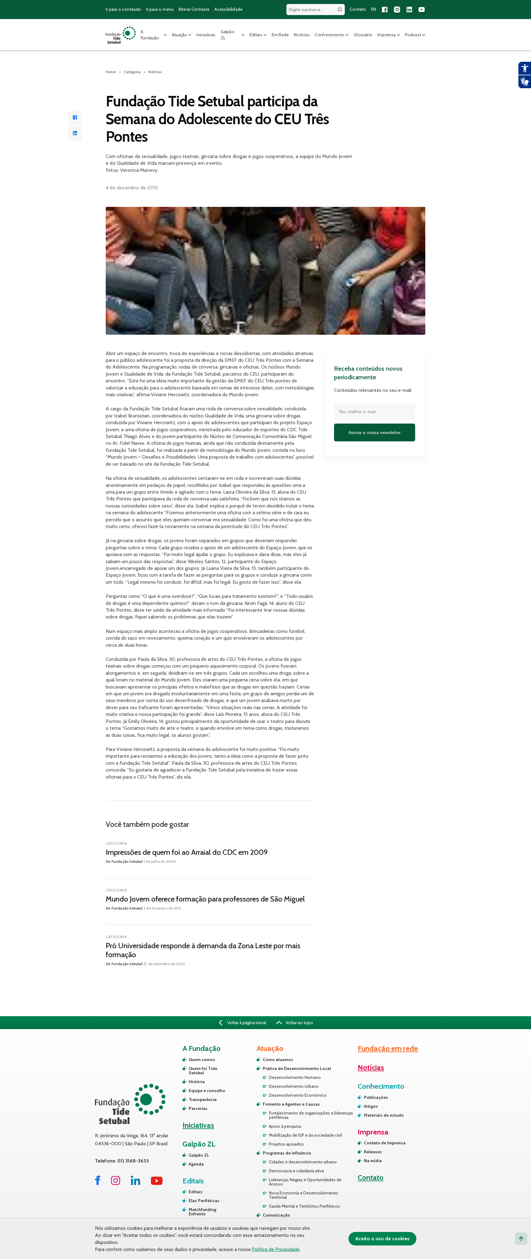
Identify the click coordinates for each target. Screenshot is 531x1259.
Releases (373, 1152)
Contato (358, 9)
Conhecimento (329, 34)
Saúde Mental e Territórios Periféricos (304, 1206)
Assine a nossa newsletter (374, 432)
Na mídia (373, 1160)
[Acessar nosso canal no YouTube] (421, 9)
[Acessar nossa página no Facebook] (384, 9)
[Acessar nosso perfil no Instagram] (397, 9)
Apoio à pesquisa (285, 1126)
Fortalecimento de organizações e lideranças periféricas (311, 1115)
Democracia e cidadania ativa (296, 1171)
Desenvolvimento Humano (295, 1077)
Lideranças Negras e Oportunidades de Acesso (305, 1182)
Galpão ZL (227, 35)
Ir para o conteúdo (123, 9)
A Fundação (150, 35)
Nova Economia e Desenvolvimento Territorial (303, 1195)
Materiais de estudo (384, 1115)
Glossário (363, 34)
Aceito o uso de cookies (382, 1238)
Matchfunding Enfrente (202, 1211)
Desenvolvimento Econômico (298, 1095)
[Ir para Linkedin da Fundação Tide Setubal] (135, 1183)
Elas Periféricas (204, 1200)
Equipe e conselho (207, 1090)
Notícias (302, 34)
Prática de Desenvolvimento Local (297, 1068)
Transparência (203, 1099)
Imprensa (386, 34)
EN (373, 9)
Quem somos (202, 1059)
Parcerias (198, 1108)
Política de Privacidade (276, 1249)
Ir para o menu (160, 9)
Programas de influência (287, 1153)
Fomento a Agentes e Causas (291, 1104)
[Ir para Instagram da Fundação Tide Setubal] (115, 1183)
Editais (256, 34)
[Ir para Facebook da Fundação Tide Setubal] (97, 1183)
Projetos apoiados (286, 1144)
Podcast (413, 34)
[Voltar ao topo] (521, 1239)
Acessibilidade (228, 9)
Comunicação (276, 1215)
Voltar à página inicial (246, 1022)
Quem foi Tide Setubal (203, 1070)
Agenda (196, 1164)
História (197, 1081)
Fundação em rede (388, 1048)
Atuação (179, 34)
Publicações (376, 1097)
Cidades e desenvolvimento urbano (303, 1162)
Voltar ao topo (299, 1022)
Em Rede (280, 34)
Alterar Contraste (194, 9)
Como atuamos (278, 1059)
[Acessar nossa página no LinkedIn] (409, 9)
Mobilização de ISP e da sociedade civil (305, 1135)
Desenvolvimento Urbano (294, 1086)
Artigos (371, 1106)
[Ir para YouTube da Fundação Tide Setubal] (157, 1183)
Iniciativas (205, 34)
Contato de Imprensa (385, 1143)
